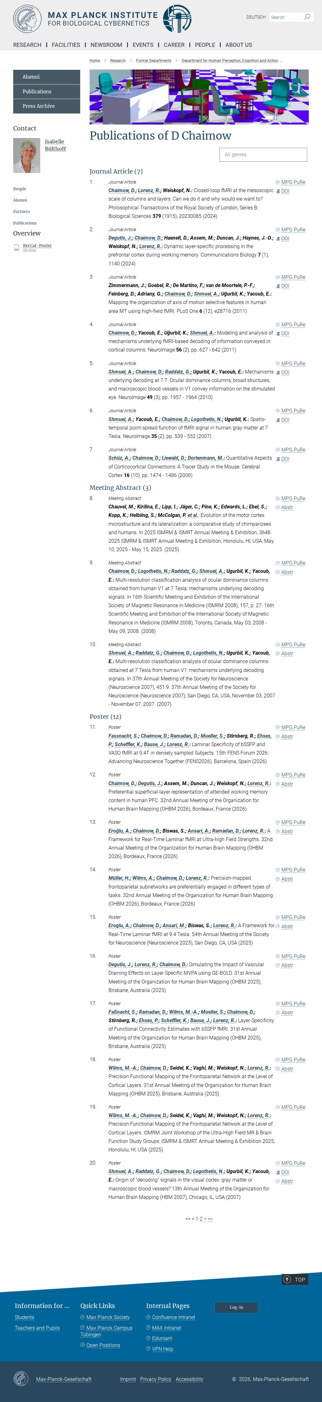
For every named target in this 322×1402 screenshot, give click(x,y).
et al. (193, 515)
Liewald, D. (173, 458)
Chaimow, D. (122, 190)
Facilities (66, 44)
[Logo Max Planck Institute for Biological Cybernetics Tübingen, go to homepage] (131, 19)
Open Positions (103, 1345)
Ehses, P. (148, 1020)
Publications (37, 92)
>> (210, 1219)
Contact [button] (24, 128)
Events (143, 44)
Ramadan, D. (184, 736)
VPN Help (162, 1349)
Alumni (31, 77)
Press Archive (39, 106)
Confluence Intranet (173, 1317)
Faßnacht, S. (122, 1012)
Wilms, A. (143, 878)
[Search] (307, 17)
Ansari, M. (174, 925)
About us (238, 44)
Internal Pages (168, 1306)
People (205, 44)
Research (27, 44)
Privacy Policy (155, 1379)
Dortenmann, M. (206, 458)
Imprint (128, 1379)
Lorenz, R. (149, 190)
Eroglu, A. (119, 925)
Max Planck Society (108, 1317)
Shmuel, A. (206, 294)
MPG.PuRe (293, 182)
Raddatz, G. (178, 372)
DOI (285, 191)
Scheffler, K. (128, 744)
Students (24, 1317)
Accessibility (189, 1379)
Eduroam (162, 1338)
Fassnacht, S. (123, 736)
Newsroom (106, 44)
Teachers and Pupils (37, 1328)
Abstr (287, 507)
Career (174, 44)
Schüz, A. (119, 458)
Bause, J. (154, 744)
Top (300, 1280)
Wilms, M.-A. (183, 1012)
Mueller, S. (212, 736)
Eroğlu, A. (119, 831)
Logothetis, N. (206, 419)
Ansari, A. (199, 831)
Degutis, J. (120, 238)
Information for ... (42, 1306)
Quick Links (97, 1306)
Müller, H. (119, 878)
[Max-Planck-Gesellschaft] (24, 1379)
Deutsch (256, 16)
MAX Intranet (166, 1328)
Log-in (236, 1307)
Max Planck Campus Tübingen (106, 1331)
